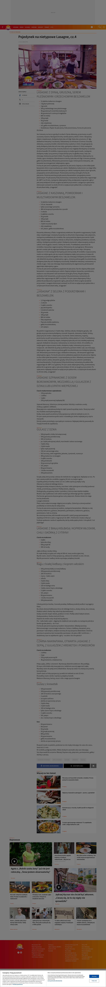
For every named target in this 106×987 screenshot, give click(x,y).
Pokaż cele (94, 980)
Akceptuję (94, 976)
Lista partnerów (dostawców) (55, 980)
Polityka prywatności (17, 984)
